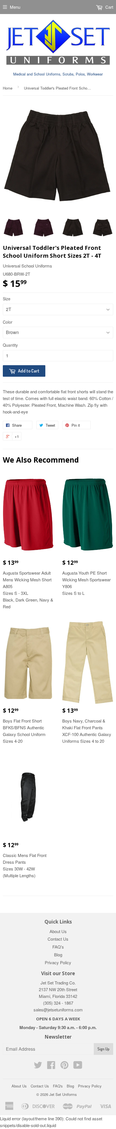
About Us (58, 931)
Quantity (10, 345)
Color (7, 322)
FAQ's (58, 947)
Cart (108, 7)
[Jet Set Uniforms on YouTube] (77, 1066)
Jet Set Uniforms (63, 1094)
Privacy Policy (58, 962)
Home (7, 88)
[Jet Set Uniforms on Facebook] (51, 1066)
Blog (58, 954)
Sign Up (103, 1048)
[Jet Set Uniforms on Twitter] (38, 1066)
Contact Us (58, 939)
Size (6, 298)
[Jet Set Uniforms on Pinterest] (64, 1066)
